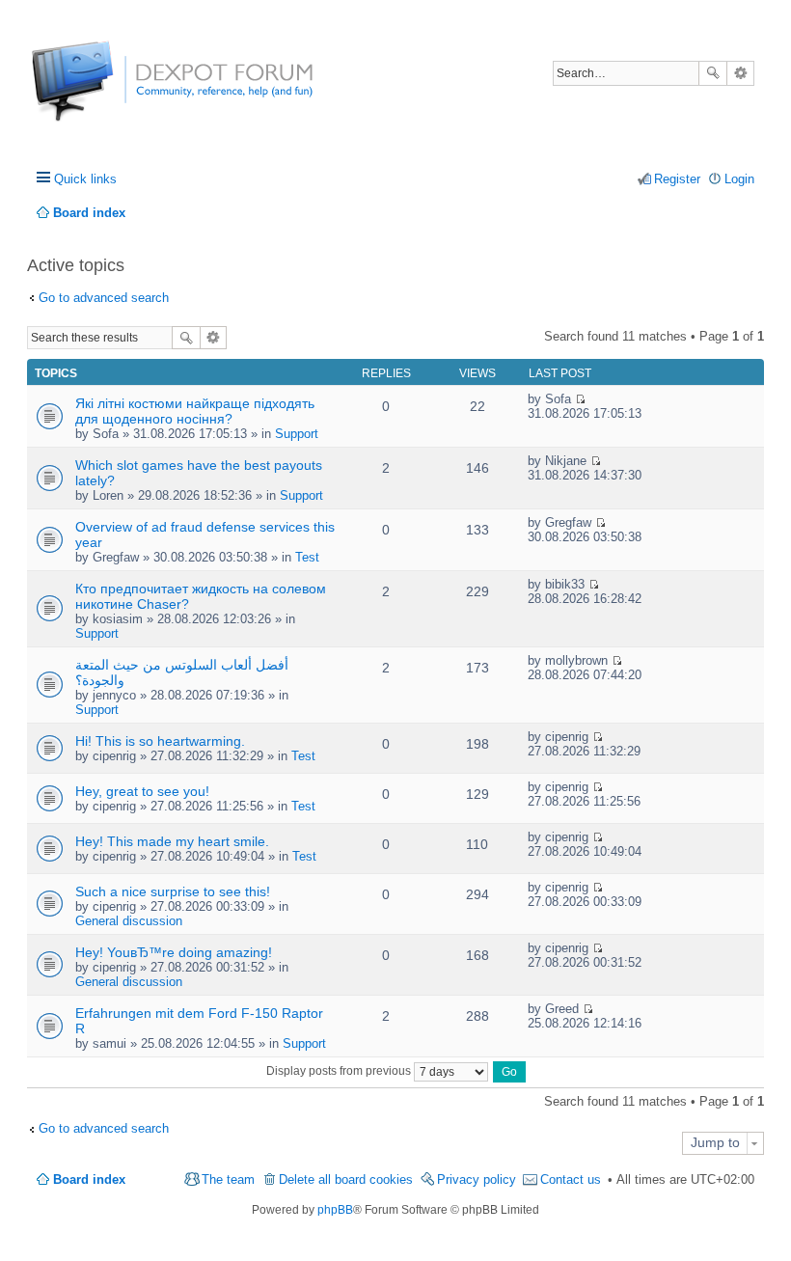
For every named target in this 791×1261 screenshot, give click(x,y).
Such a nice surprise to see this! (172, 891)
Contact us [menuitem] (570, 1179)
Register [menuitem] (677, 179)
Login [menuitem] (739, 179)
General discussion (128, 921)
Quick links (85, 179)
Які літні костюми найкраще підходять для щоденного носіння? (194, 411)
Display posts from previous (340, 1071)
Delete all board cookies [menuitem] (346, 1179)
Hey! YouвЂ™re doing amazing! (173, 952)
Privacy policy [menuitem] (476, 1179)
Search (712, 73)
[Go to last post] (580, 399)
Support (296, 433)
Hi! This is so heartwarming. (160, 741)
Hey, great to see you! (142, 791)
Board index (89, 1179)
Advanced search (740, 73)
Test (307, 557)
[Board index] (104, 91)
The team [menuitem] (228, 1179)
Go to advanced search (104, 297)
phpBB (335, 1210)
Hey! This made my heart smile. (172, 841)
